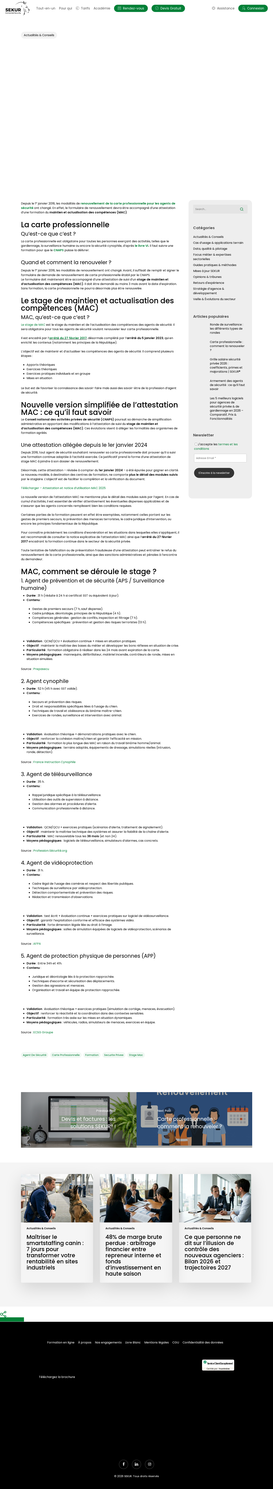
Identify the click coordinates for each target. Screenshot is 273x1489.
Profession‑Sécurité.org (50, 851)
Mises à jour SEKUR (206, 271)
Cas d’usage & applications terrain (218, 243)
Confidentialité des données (203, 1342)
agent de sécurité (34, 1055)
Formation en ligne (60, 1342)
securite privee (114, 1055)
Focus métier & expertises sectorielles (212, 256)
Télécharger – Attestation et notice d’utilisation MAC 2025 (63, 488)
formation (92, 1055)
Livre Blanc (133, 1342)
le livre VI (141, 246)
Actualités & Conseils (39, 35)
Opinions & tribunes (207, 277)
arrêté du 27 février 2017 (68, 338)
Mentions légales (156, 1342)
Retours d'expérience (208, 283)
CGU (175, 1342)
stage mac (136, 1055)
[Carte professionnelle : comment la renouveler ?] (194, 1120)
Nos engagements (108, 1342)
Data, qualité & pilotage (210, 249)
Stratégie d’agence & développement (208, 291)
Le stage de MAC (33, 325)
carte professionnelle (66, 1055)
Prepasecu (41, 669)
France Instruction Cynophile (54, 762)
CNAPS (58, 250)
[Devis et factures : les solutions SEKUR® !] (79, 1120)
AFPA (37, 944)
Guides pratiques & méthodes (214, 265)
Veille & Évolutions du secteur (214, 299)
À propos (84, 1342)
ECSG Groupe (43, 1032)
